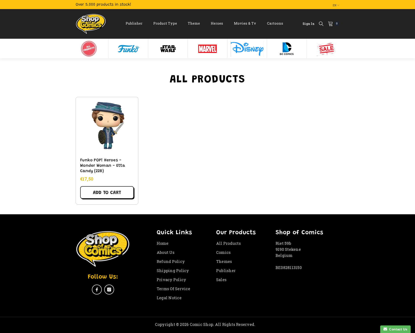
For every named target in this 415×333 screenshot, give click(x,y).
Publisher (134, 23)
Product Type (165, 23)
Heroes (217, 23)
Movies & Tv (245, 23)
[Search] (321, 24)
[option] (89, 48)
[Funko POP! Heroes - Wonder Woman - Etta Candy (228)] (107, 125)
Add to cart (107, 193)
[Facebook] (97, 290)
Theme (194, 23)
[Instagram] (109, 290)
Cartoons (275, 23)
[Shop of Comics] (88, 48)
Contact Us (397, 329)
